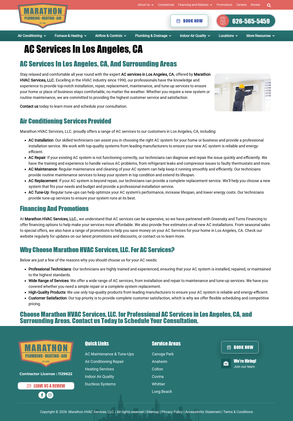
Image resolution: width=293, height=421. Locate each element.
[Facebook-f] (41, 395)
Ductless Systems (100, 384)
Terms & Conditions (238, 412)
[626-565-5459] (223, 21)
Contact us (29, 106)
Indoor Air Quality (99, 376)
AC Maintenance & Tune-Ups (109, 354)
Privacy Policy (172, 412)
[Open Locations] (236, 35)
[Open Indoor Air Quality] (209, 35)
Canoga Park (163, 354)
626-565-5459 (251, 21)
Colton (157, 369)
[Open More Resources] (273, 35)
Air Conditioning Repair (104, 361)
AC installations (219, 224)
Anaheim (159, 361)
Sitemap (152, 412)
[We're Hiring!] (226, 363)
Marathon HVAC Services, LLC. (46, 131)
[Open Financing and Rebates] (211, 5)
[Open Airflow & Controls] (125, 35)
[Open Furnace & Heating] (85, 35)
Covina (158, 376)
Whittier (158, 384)
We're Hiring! (245, 361)
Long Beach (162, 391)
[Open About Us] (152, 5)
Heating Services (99, 369)
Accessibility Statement (203, 412)
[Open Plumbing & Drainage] (170, 35)
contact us (151, 236)
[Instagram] (50, 395)
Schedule (136, 320)
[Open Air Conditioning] (45, 35)
